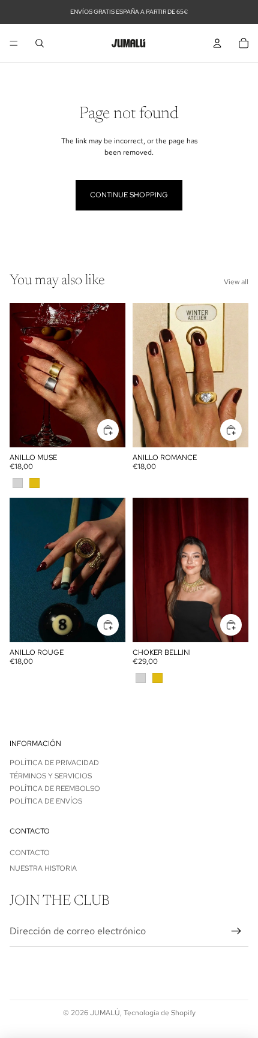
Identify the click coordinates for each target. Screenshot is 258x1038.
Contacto (30, 853)
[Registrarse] (236, 931)
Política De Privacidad (54, 763)
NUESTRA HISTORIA (43, 868)
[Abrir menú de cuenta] (217, 43)
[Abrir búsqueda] (39, 43)
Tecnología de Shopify (160, 1013)
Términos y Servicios (51, 776)
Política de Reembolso (55, 788)
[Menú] (14, 43)
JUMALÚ (105, 1013)
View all (236, 282)
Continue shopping (129, 195)
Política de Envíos (46, 801)
